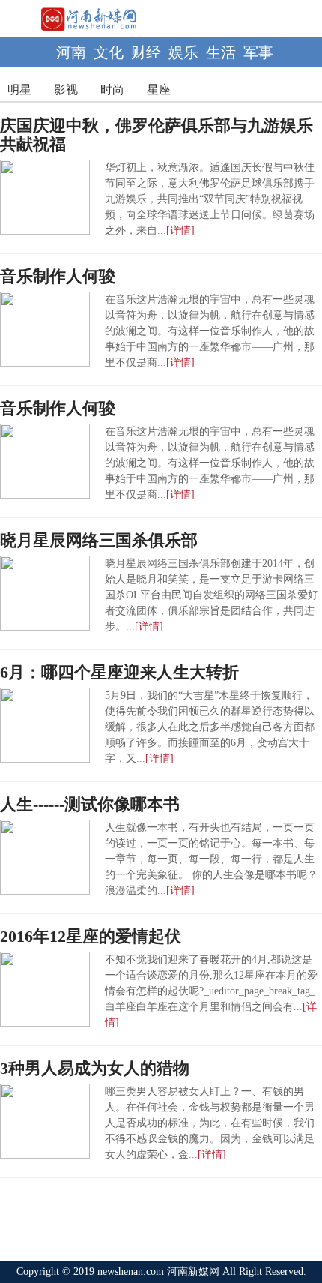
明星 (19, 89)
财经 (146, 52)
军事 (258, 52)
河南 (71, 52)
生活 (221, 52)
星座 (159, 89)
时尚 (112, 89)
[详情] (180, 230)
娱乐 (183, 52)
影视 (66, 89)
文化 (109, 52)
